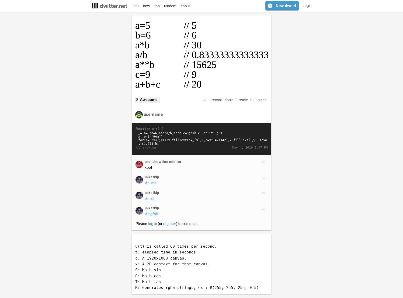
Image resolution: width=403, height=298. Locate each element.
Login (307, 5)
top (157, 6)
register (169, 224)
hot (136, 6)
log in (152, 224)
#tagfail (151, 214)
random (170, 6)
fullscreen (258, 100)
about (185, 6)
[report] (204, 100)
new (146, 6)
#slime (150, 183)
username (153, 114)
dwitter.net (113, 6)
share (228, 100)
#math (150, 198)
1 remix (242, 100)
